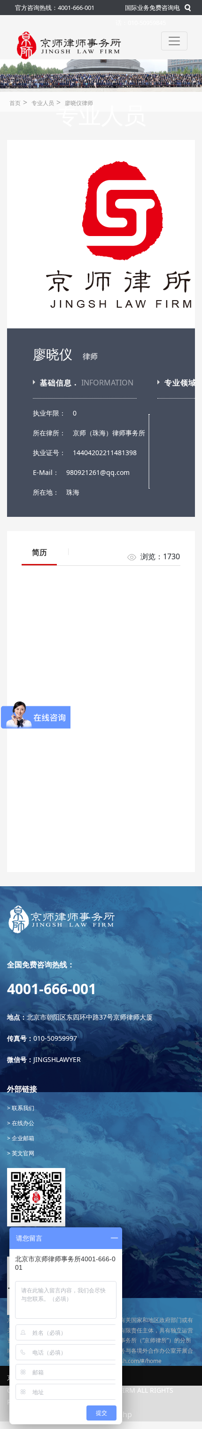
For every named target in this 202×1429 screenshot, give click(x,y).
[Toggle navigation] (174, 41)
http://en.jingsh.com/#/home (124, 1361)
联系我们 (22, 1108)
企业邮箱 (22, 1138)
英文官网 (22, 1153)
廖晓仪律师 (79, 103)
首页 (15, 103)
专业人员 (42, 103)
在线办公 (22, 1123)
